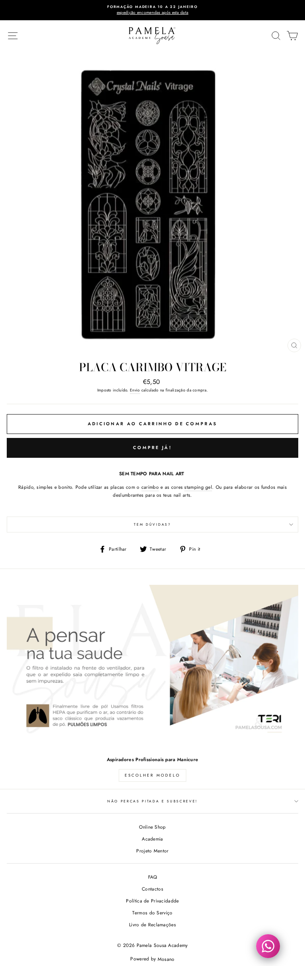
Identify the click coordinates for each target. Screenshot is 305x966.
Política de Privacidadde (152, 900)
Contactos (152, 888)
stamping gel (198, 487)
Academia (152, 838)
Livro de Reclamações (152, 924)
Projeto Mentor (152, 850)
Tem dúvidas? (152, 524)
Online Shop (152, 826)
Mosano (166, 958)
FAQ (152, 876)
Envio (135, 390)
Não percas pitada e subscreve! (152, 801)
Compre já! (152, 447)
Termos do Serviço (152, 912)
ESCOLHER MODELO (152, 775)
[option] (152, 10)
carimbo (150, 487)
